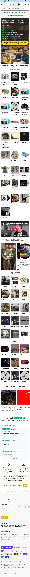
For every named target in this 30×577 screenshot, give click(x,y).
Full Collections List (5, 563)
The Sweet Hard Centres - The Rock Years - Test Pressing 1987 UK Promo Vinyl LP (8, 410)
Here (17, 69)
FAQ (2, 570)
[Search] (27, 9)
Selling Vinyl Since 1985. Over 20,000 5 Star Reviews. (15, 12)
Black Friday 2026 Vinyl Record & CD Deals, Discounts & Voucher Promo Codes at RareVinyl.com (13, 565)
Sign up (4, 517)
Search (2, 561)
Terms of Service (9, 561)
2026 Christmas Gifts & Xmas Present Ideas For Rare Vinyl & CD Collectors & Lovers (14, 568)
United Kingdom (20, 547)
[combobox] (13, 9)
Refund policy (18, 561)
